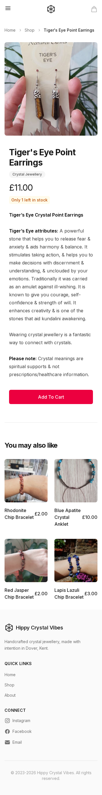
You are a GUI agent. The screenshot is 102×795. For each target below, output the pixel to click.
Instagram (21, 720)
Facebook (22, 731)
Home (10, 30)
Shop (30, 30)
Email (17, 742)
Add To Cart (51, 397)
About (10, 695)
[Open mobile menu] (8, 8)
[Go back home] (51, 9)
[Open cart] (94, 9)
